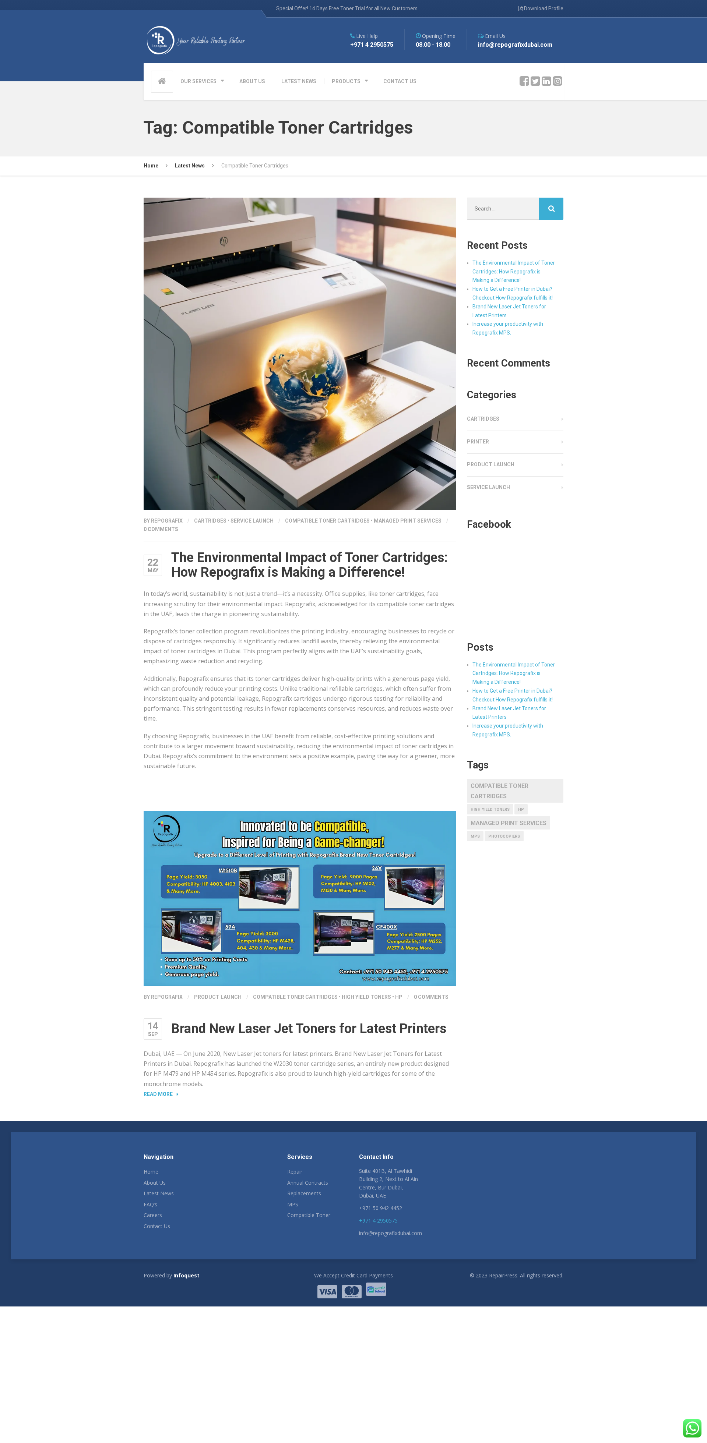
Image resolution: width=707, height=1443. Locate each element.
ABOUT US (252, 81)
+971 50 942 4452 (380, 1208)
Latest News (159, 1193)
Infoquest (186, 1275)
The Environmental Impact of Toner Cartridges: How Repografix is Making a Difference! (309, 565)
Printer (478, 442)
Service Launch (252, 521)
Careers (153, 1215)
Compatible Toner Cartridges (327, 521)
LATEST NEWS (298, 81)
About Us (155, 1182)
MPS (475, 836)
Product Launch (218, 997)
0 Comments (161, 529)
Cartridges (210, 521)
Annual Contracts (307, 1182)
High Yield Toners (366, 997)
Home (151, 1171)
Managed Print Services (408, 521)
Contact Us (157, 1226)
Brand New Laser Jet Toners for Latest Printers (308, 1028)
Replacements (304, 1193)
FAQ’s (150, 1204)
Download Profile (543, 8)
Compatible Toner (308, 1215)
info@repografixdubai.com (390, 1233)
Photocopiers (504, 836)
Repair (294, 1171)
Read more (158, 1094)
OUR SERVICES (198, 81)
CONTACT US (399, 81)
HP (398, 997)
